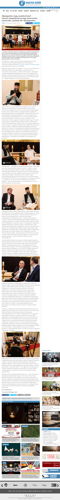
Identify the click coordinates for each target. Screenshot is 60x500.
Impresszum (20, 498)
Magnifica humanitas (47, 439)
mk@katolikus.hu (40, 497)
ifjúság (49, 431)
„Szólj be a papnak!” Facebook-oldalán (29, 64)
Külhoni (20, 11)
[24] (21, 50)
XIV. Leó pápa (13, 11)
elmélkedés (55, 439)
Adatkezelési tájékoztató (38, 498)
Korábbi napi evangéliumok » (54, 426)
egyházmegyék (47, 433)
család (45, 431)
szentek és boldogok (53, 437)
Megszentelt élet (34, 11)
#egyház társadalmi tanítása (18, 398)
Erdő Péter (45, 440)
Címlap (9, 491)
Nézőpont (42, 11)
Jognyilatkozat (30, 498)
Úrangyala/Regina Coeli (48, 443)
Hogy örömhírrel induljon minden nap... (50, 415)
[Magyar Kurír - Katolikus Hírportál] (30, 5)
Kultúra (48, 11)
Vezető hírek (46, 350)
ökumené (45, 437)
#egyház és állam (6, 398)
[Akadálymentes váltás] (43, 7)
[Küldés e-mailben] (19, 395)
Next (58, 485)
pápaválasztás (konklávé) (52, 436)
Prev (2, 485)
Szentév (54, 440)
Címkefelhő (45, 429)
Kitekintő (26, 11)
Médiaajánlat (25, 498)
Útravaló (50, 440)
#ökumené (28, 398)
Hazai (7, 11)
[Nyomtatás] (27, 395)
